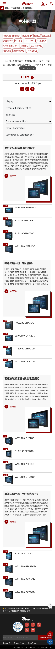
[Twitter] (39, 624)
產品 (7, 8)
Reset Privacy (32, 643)
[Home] (2, 8)
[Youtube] (33, 630)
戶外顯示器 (27, 8)
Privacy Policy (19, 643)
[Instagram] (27, 630)
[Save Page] (22, 88)
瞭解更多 (13, 176)
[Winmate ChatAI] (50, 641)
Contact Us (6, 643)
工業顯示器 (15, 8)
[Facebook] (33, 624)
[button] (50, 634)
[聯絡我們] (27, 89)
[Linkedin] (27, 624)
